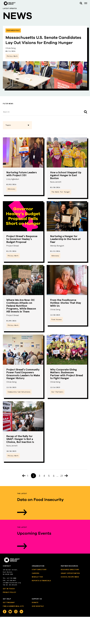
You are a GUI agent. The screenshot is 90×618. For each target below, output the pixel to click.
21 (61, 475)
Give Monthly (38, 606)
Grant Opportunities (70, 573)
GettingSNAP (9, 602)
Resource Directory (70, 570)
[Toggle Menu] (85, 3)
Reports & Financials (41, 581)
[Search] (81, 3)
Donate (35, 602)
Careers (35, 573)
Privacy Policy (9, 592)
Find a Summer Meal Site (13, 606)
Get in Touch (9, 589)
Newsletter (37, 577)
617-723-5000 (11, 578)
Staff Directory (39, 570)
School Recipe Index (70, 577)
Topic (8, 125)
